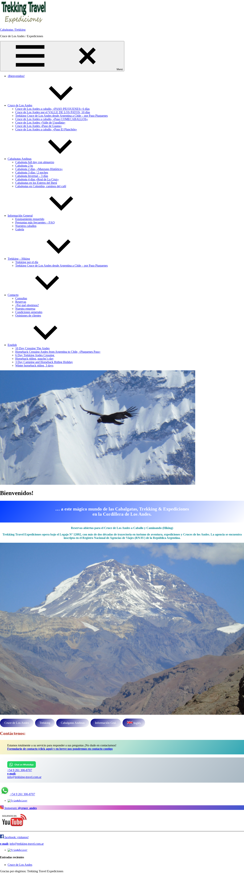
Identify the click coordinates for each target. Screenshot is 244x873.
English (12, 344)
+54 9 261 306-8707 (19, 770)
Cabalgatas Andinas (19, 158)
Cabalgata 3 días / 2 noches (31, 172)
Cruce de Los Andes (20, 105)
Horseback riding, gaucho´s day (34, 358)
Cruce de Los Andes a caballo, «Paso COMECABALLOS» (51, 119)
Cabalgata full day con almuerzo (34, 162)
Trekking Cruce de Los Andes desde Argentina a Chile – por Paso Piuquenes (61, 115)
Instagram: (20, 808)
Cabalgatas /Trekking (13, 29)
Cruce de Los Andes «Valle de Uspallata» (40, 122)
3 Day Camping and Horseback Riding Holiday (44, 362)
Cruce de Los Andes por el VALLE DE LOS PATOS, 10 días (52, 112)
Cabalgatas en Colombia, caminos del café (40, 186)
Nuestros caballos (25, 225)
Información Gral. (105, 722)
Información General (20, 215)
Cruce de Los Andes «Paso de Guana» (38, 126)
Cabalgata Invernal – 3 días (31, 176)
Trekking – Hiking (19, 258)
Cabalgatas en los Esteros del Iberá (36, 182)
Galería (19, 229)
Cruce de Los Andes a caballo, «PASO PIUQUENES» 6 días (52, 108)
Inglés (137, 723)
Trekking (44, 722)
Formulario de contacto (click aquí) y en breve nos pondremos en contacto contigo (60, 748)
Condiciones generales (28, 312)
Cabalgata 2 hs (24, 165)
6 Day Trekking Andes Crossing (35, 355)
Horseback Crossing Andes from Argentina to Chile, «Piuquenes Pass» (57, 351)
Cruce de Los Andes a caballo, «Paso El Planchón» (46, 129)
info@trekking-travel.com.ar (24, 777)
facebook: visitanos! (16, 837)
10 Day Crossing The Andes (32, 348)
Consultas (21, 298)
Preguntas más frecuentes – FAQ (35, 222)
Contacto (13, 295)
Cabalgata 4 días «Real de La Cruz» (37, 179)
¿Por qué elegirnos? (27, 305)
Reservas (20, 301)
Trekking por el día (26, 262)
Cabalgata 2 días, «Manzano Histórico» (39, 169)
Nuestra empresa (25, 308)
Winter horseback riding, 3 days (34, 365)
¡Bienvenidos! (16, 76)
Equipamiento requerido (29, 219)
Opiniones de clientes (28, 315)
